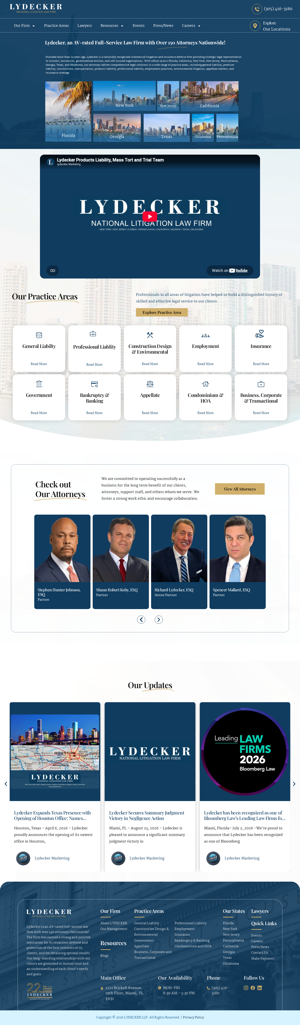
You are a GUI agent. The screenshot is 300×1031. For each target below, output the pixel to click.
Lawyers (85, 26)
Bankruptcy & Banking (94, 398)
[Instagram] (246, 988)
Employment (205, 346)
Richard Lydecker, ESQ (174, 589)
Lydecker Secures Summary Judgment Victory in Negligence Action (146, 815)
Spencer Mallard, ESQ (231, 589)
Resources (109, 26)
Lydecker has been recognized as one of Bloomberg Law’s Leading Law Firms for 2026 (244, 817)
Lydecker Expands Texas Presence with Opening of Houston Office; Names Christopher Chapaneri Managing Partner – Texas (52, 820)
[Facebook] (253, 988)
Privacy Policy (193, 1017)
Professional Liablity (94, 346)
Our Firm (22, 26)
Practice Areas (56, 26)
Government (39, 395)
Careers (188, 26)
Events (139, 26)
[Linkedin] (57, 575)
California (209, 106)
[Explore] (255, 26)
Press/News (163, 26)
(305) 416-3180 (41, 576)
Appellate (150, 395)
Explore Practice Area (162, 312)
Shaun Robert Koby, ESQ (116, 589)
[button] (141, 619)
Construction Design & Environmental (150, 349)
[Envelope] (49, 575)
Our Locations (276, 29)
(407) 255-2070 (99, 576)
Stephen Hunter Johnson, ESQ (59, 592)
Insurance (261, 346)
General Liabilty (39, 346)
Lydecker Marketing (52, 858)
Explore (269, 22)
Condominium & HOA (205, 398)
